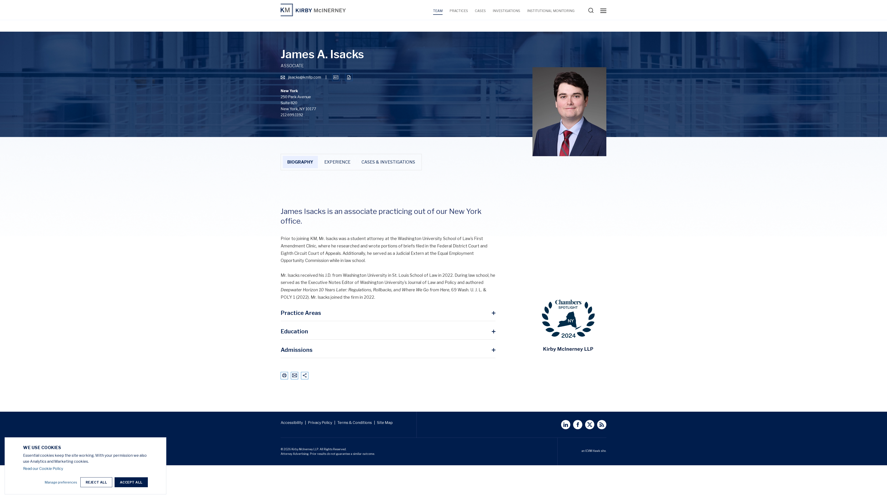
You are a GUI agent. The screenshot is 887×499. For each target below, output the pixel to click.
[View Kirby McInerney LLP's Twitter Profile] (589, 424)
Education (294, 332)
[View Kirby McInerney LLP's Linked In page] (565, 424)
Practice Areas (301, 313)
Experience (337, 162)
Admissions (297, 350)
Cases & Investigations (388, 162)
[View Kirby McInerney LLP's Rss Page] (601, 424)
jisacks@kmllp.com (304, 77)
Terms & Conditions (354, 422)
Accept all (131, 482)
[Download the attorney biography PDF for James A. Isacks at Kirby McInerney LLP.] (348, 77)
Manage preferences (61, 482)
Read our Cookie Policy (43, 468)
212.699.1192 (292, 115)
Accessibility (292, 422)
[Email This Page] (294, 375)
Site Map (385, 422)
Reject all (96, 482)
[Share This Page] (305, 375)
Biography (300, 162)
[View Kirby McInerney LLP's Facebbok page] (577, 424)
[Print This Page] (284, 375)
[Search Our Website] (592, 12)
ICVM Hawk (592, 451)
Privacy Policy (320, 422)
